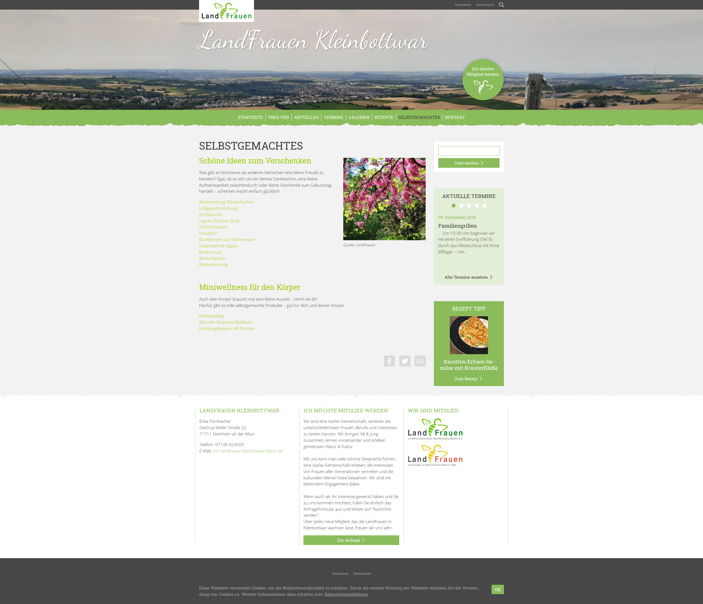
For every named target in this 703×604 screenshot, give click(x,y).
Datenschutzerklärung (346, 594)
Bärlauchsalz (210, 252)
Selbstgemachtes (419, 117)
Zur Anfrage (349, 540)
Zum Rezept (467, 378)
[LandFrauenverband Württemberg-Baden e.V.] (435, 428)
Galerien (359, 117)
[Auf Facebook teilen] (389, 361)
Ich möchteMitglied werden (483, 71)
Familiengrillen (457, 225)
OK (498, 589)
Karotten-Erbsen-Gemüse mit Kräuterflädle (469, 364)
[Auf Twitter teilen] (404, 361)
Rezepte (384, 117)
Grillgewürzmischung (218, 208)
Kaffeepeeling (211, 315)
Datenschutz (485, 4)
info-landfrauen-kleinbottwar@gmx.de (248, 451)
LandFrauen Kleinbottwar (313, 39)
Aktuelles (306, 117)
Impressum (462, 4)
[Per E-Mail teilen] (420, 361)
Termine (334, 117)
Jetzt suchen (467, 163)
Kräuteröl (207, 233)
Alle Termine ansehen (467, 277)
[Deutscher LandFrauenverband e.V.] (435, 455)
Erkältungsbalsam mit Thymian (227, 328)
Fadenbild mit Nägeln (218, 245)
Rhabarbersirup (213, 264)
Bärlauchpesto (212, 258)
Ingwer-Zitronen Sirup (219, 220)
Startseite (250, 117)
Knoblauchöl (210, 214)
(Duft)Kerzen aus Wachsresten (227, 239)
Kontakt (455, 117)
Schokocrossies (213, 227)
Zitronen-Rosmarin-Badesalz (225, 322)
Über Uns (278, 117)
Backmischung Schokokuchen (226, 202)
